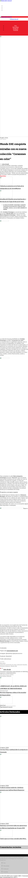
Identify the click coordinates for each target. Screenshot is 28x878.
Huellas (5, 10)
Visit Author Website (5, 676)
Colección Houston (22, 664)
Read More (3, 176)
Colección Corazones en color (8, 664)
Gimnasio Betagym (5, 666)
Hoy (4, 6)
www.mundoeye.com (12, 650)
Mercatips (6, 7)
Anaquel (5, 9)
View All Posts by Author (7, 674)
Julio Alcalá (5, 164)
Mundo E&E (14, 666)
